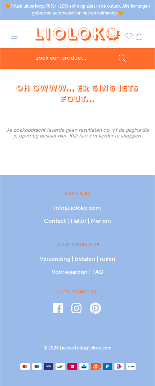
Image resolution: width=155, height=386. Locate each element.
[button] (14, 37)
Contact (55, 221)
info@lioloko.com (77, 208)
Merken (101, 221)
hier (83, 136)
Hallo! (78, 221)
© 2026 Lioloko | (60, 348)
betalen (85, 259)
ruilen (107, 259)
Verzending (55, 259)
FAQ (97, 272)
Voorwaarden (70, 272)
